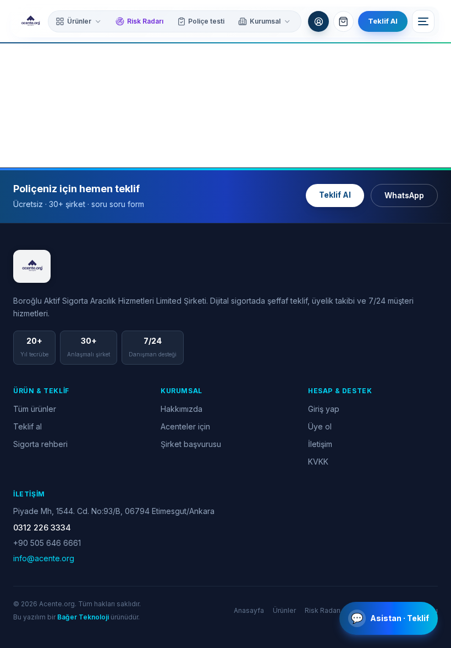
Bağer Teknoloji (83, 617)
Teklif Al (383, 20)
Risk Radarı (145, 21)
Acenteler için (185, 426)
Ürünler (79, 21)
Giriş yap (323, 409)
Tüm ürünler (34, 409)
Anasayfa (249, 610)
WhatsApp (404, 195)
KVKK (318, 461)
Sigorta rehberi (40, 444)
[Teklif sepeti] (343, 21)
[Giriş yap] (318, 21)
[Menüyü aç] (423, 21)
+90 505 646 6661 (47, 543)
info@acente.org (43, 558)
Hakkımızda (181, 409)
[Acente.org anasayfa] (30, 21)
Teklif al (27, 426)
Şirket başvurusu (191, 444)
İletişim (320, 444)
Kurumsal (265, 21)
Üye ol (320, 426)
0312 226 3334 (42, 527)
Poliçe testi (206, 21)
